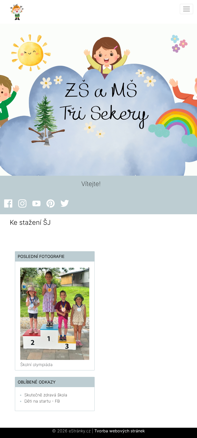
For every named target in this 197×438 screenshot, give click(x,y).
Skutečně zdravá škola (45, 394)
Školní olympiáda (36, 364)
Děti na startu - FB (42, 401)
